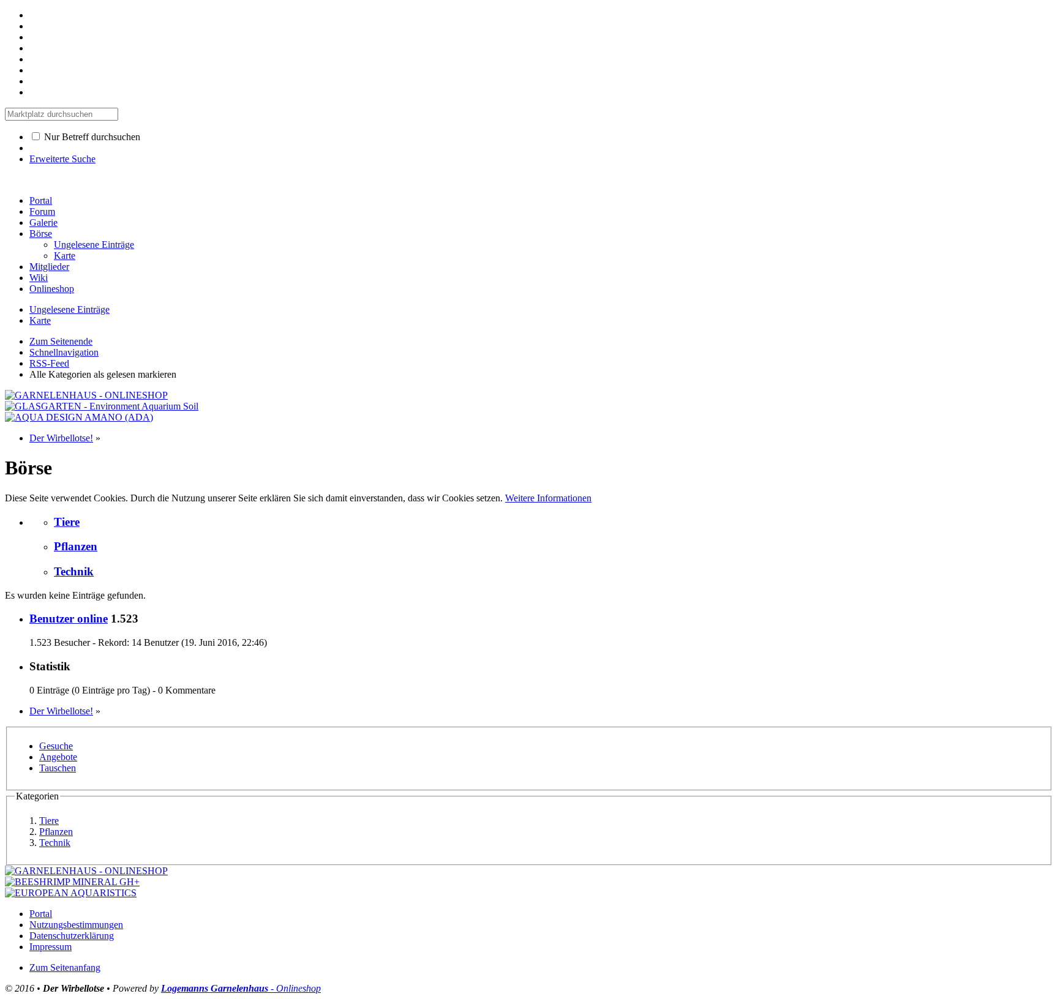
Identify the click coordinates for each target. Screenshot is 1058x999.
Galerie (43, 222)
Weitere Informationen (548, 498)
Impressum (50, 946)
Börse (40, 233)
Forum (42, 211)
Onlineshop (51, 288)
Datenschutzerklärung (71, 935)
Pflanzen (75, 546)
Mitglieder (49, 266)
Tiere (67, 521)
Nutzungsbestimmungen (76, 924)
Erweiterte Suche (62, 159)
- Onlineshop (241, 988)
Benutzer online (68, 618)
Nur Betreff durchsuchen (91, 137)
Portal (40, 200)
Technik (74, 571)
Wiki (38, 277)
